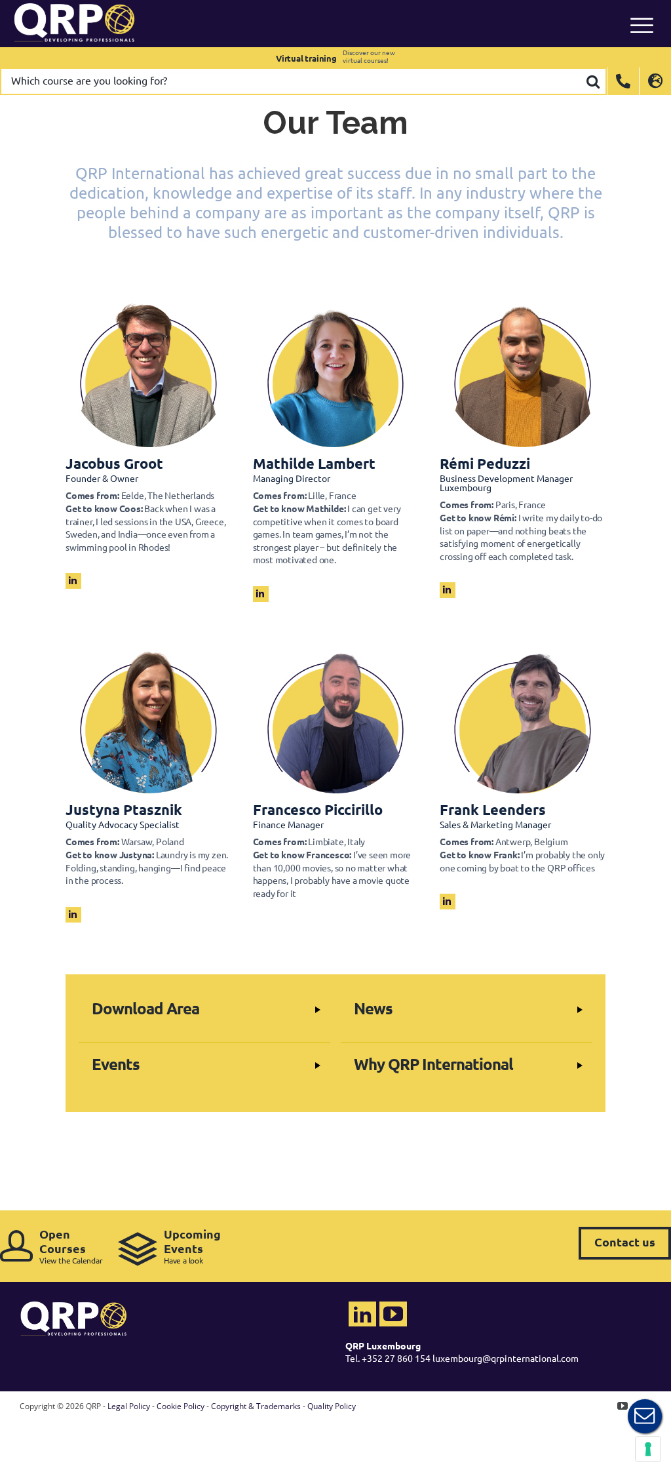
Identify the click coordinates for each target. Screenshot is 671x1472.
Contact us (624, 1241)
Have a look (192, 1246)
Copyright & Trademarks (256, 1406)
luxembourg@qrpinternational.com (505, 1358)
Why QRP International (433, 1064)
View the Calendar (71, 1246)
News (373, 1008)
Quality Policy (331, 1406)
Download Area (145, 1008)
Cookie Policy (180, 1406)
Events (116, 1064)
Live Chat (645, 1416)
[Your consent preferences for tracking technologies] (648, 1449)
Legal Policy (128, 1406)
